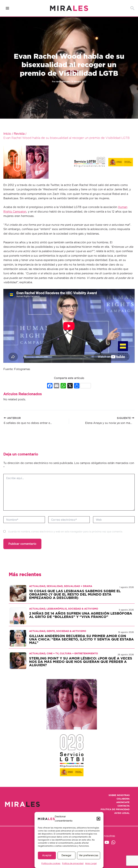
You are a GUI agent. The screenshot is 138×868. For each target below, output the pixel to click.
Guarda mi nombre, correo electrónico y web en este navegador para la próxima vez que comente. (65, 532)
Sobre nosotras (119, 795)
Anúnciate (123, 802)
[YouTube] (107, 842)
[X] (70, 386)
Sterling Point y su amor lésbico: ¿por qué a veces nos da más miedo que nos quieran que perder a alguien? (80, 662)
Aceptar (46, 855)
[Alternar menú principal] (7, 8)
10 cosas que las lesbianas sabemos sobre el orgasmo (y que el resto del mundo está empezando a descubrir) (75, 594)
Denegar (66, 855)
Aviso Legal (91, 863)
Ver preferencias (88, 855)
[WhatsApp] (113, 842)
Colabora (123, 799)
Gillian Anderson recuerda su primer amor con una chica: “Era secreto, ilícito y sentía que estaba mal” (81, 639)
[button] (98, 818)
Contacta (123, 806)
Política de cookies (50, 863)
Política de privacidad (72, 863)
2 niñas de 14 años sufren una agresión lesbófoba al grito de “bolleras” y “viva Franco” (80, 615)
